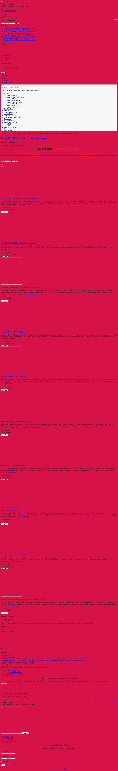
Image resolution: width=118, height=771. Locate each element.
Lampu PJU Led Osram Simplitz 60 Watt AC (13, 465)
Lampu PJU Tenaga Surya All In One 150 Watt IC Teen (16, 555)
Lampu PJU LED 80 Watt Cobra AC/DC (12, 510)
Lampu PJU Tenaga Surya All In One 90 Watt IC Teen (19, 28)
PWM (9, 125)
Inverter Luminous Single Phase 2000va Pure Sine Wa (20, 36)
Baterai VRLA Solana (13, 105)
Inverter (6, 110)
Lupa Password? (11, 765)
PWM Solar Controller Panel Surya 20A (15, 33)
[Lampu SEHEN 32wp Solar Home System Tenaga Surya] (11, 418)
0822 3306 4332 (6, 655)
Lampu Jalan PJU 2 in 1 (10, 112)
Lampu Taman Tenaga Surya (12, 117)
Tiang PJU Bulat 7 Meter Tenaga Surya (24, 138)
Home (6, 75)
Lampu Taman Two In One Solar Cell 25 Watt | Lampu (19, 35)
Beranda (3, 133)
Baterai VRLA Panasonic (14, 102)
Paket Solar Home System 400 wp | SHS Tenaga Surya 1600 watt (20, 198)
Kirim (17, 23)
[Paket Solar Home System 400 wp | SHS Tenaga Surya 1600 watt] (11, 195)
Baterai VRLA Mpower (14, 100)
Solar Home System (10, 127)
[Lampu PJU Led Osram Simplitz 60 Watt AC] (11, 462)
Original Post (4, 161)
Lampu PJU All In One (10, 115)
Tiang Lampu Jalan (9, 129)
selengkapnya (27, 204)
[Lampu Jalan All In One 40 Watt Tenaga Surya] (11, 373)
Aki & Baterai (8, 94)
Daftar (66, 769)
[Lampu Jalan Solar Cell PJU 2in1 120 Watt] (11, 328)
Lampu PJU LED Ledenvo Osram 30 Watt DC (17, 30)
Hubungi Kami (8, 82)
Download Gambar (13, 161)
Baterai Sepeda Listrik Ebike (15, 97)
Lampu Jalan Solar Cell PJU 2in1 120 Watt (16, 38)
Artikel (6, 80)
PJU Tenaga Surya (9, 120)
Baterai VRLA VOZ (12, 107)
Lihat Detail (25, 733)
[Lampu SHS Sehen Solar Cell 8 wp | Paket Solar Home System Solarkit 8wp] (11, 596)
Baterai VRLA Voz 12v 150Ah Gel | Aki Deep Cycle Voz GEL (18, 243)
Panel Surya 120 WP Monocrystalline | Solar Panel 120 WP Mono (20, 287)
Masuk (2, 764)
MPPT (9, 124)
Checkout (3, 72)
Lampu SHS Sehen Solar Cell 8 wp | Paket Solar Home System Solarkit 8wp (22, 599)
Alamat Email (5, 752)
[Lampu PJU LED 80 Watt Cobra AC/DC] (11, 507)
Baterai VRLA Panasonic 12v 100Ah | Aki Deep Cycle (19, 31)
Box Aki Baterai (8, 109)
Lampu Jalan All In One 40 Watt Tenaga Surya (14, 376)
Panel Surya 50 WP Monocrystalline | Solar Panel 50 (19, 40)
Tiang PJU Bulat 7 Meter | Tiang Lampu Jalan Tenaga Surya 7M (25, 133)
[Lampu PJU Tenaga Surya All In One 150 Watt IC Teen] (11, 551)
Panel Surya (7, 119)
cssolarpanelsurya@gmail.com (16, 675)
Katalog (6, 77)
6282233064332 (12, 670)
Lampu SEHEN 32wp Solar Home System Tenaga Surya (17, 421)
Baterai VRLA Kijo (12, 99)
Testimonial (7, 79)
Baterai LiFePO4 (12, 95)
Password (4, 756)
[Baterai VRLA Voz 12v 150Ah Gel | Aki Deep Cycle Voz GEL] (11, 239)
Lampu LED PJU (8, 114)
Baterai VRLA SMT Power (15, 104)
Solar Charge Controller (11, 122)
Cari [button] (17, 87)
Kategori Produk (5, 89)
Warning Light (8, 130)
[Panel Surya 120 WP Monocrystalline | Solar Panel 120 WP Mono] (11, 284)
